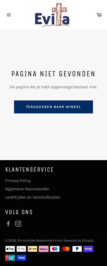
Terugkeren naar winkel (53, 107)
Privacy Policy (18, 180)
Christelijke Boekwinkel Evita (39, 240)
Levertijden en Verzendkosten (33, 197)
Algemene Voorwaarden (27, 188)
